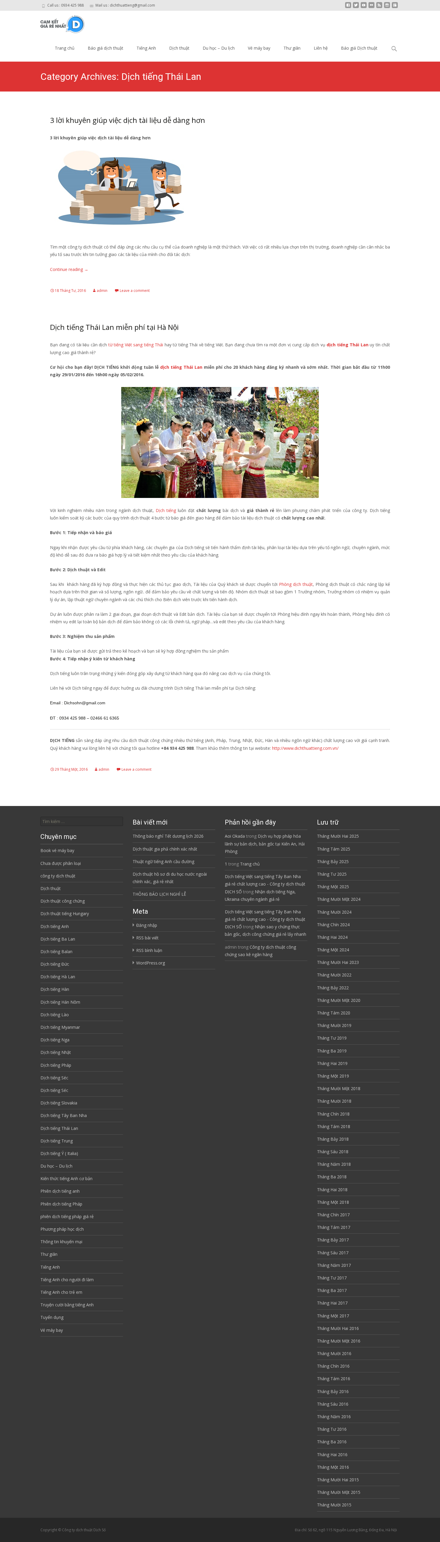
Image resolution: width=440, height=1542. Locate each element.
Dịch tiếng (166, 510)
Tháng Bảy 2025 (333, 861)
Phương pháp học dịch (62, 1229)
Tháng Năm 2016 (334, 1416)
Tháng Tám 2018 (333, 1126)
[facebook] (348, 7)
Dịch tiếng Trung (56, 1141)
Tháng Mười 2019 (334, 1025)
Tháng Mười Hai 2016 (338, 1328)
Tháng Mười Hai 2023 (338, 962)
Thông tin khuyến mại (61, 1241)
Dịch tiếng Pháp (55, 1065)
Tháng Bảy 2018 (333, 1139)
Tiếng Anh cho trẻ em (61, 1292)
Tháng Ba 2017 (332, 1290)
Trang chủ (65, 48)
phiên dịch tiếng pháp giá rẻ (67, 1216)
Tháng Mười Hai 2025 (338, 836)
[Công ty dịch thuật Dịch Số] (58, 23)
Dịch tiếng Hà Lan (57, 976)
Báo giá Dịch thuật (359, 48)
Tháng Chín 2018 (333, 1114)
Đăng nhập (146, 925)
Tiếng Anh (146, 48)
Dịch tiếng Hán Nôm (60, 1002)
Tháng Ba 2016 (332, 1442)
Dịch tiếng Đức (54, 964)
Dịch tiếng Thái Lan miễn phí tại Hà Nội (114, 327)
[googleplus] (395, 7)
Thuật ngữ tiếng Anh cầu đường (163, 861)
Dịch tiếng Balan (56, 951)
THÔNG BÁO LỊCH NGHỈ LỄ (159, 894)
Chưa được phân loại (60, 863)
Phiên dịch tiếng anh (60, 1191)
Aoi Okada (235, 836)
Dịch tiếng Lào (54, 1014)
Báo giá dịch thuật (105, 48)
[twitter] (356, 7)
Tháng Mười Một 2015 (338, 1492)
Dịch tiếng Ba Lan (57, 939)
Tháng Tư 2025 (332, 874)
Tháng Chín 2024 (333, 924)
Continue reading (69, 269)
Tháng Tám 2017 (333, 1227)
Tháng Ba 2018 (332, 1177)
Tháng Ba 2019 (332, 1051)
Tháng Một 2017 (333, 1316)
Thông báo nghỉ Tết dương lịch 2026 (168, 836)
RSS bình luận (149, 950)
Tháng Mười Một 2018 (338, 1088)
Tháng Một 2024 (333, 950)
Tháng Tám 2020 (333, 1013)
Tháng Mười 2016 (334, 1353)
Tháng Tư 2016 (332, 1429)
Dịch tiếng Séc (54, 1078)
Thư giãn (292, 48)
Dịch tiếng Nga (54, 1040)
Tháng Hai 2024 (332, 937)
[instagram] (387, 7)
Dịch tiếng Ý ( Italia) (59, 1153)
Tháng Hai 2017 (332, 1303)
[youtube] (364, 7)
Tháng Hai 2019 (332, 1063)
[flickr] (371, 7)
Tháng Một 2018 (333, 1202)
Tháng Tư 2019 (332, 1038)
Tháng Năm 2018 (334, 1164)
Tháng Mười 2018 (334, 1101)
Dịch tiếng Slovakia (58, 1103)
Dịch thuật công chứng (62, 901)
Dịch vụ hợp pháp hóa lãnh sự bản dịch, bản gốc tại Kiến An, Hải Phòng (265, 843)
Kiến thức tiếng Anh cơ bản (66, 1178)
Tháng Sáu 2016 (332, 1404)
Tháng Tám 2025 (333, 849)
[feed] (379, 7)
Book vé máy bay (57, 850)
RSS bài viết (147, 938)
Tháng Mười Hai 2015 (338, 1479)
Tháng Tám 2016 (333, 1378)
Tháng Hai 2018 (332, 1189)
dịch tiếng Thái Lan (347, 345)
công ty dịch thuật (57, 876)
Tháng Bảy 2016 (333, 1391)
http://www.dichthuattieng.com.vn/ (305, 748)
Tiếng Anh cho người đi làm (67, 1279)
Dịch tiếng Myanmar (60, 1027)
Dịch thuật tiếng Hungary (64, 913)
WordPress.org (150, 963)
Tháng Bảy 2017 (333, 1240)
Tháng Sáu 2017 (332, 1252)
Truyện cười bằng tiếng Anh (67, 1305)
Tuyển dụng (51, 1317)
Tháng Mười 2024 (334, 912)
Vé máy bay (259, 48)
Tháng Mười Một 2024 (338, 899)
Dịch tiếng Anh (54, 926)
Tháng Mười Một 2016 (338, 1341)
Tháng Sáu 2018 (332, 1151)
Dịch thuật (179, 48)
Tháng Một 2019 (333, 1076)
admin (102, 290)
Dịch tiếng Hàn (54, 989)
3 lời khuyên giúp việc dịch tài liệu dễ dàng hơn (127, 120)
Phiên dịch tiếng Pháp (61, 1204)
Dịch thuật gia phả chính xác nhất (165, 849)
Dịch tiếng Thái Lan (59, 1128)
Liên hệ (321, 48)
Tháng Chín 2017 (333, 1215)
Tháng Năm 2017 (334, 1265)
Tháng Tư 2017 (332, 1278)
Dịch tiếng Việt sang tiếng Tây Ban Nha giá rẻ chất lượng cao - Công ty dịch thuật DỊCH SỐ (265, 884)
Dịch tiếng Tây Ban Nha (63, 1115)
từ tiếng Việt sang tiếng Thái (135, 345)
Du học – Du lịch (219, 48)
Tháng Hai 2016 (332, 1454)
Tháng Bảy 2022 (333, 988)
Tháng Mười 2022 (334, 975)
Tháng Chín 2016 (333, 1366)
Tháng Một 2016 (333, 1467)
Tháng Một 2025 (333, 886)
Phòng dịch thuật (296, 584)
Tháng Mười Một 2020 (338, 1000)
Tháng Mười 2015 (334, 1505)
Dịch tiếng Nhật (55, 1052)
